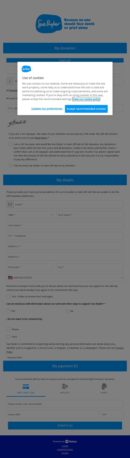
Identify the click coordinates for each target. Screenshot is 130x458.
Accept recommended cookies (86, 109)
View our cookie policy (86, 99)
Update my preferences (46, 108)
